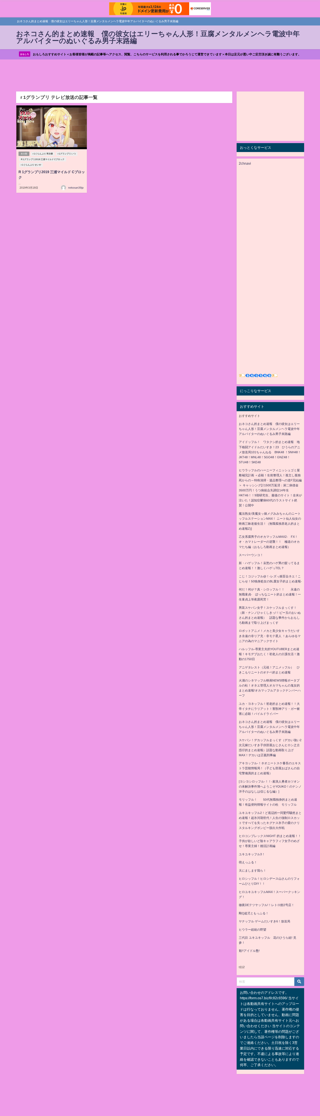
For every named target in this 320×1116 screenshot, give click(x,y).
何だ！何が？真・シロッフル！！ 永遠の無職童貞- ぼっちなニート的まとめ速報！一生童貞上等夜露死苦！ (270, 594)
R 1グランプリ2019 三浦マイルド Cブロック (42, 159)
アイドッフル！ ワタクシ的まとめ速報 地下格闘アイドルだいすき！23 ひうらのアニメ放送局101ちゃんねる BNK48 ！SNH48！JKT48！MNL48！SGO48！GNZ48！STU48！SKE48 (270, 451)
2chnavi (245, 163)
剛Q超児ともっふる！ (254, 913)
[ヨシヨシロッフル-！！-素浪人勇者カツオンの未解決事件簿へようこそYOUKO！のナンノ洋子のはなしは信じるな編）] (270, 786)
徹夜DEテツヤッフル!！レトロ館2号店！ (266, 904)
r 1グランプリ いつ (67, 154)
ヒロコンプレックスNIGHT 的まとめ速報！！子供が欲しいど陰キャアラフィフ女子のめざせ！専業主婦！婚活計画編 (270, 840)
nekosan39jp (76, 187)
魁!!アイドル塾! (249, 950)
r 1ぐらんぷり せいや (31, 165)
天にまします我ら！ (252, 870)
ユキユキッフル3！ (252, 854)
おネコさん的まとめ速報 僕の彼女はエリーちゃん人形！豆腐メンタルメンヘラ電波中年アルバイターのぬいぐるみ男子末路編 (269, 428)
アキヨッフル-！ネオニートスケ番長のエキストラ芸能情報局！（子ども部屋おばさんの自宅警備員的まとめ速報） (270, 768)
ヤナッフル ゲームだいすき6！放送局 (264, 921)
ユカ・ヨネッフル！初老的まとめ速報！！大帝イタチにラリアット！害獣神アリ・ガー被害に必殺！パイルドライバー (269, 708)
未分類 (24, 154)
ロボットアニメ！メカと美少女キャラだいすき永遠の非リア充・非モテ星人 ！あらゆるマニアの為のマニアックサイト (270, 635)
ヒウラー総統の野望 (252, 929)
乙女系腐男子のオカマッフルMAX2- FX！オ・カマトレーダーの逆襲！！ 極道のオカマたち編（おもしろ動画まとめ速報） (269, 541)
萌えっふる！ (248, 862)
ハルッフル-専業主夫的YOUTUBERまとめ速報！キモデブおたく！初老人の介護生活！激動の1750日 (269, 654)
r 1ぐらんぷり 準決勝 (43, 154)
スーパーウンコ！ (251, 554)
